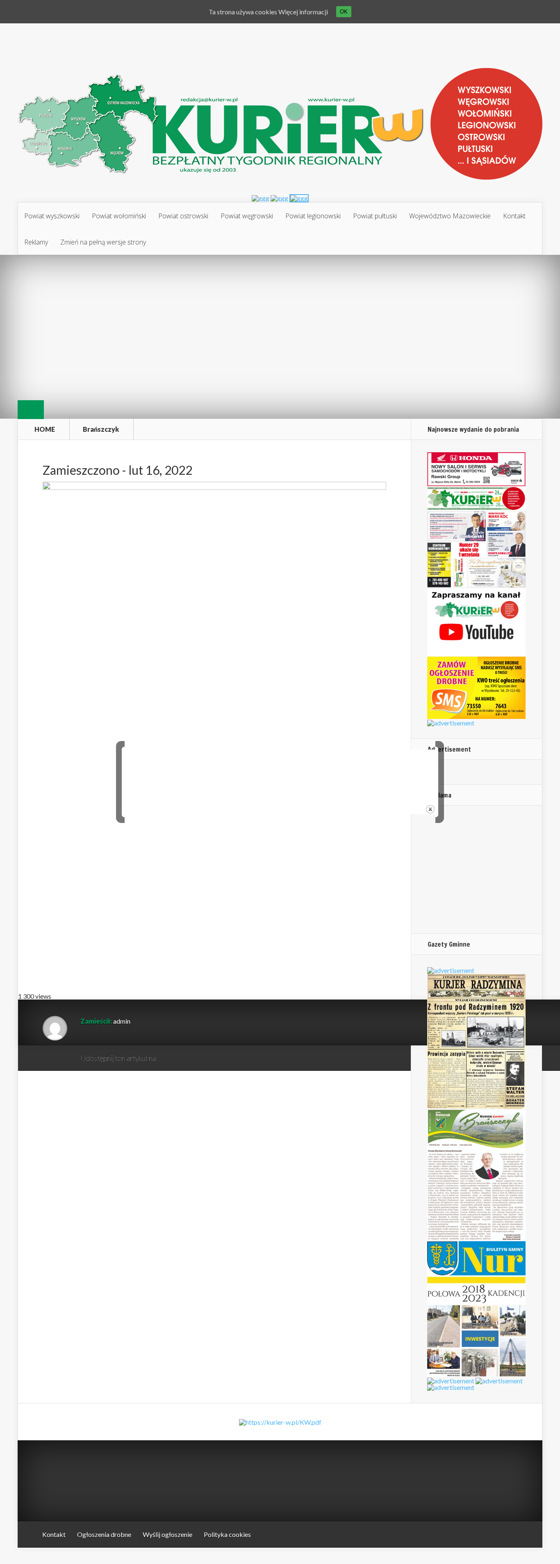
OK (344, 12)
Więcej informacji (303, 12)
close (430, 809)
